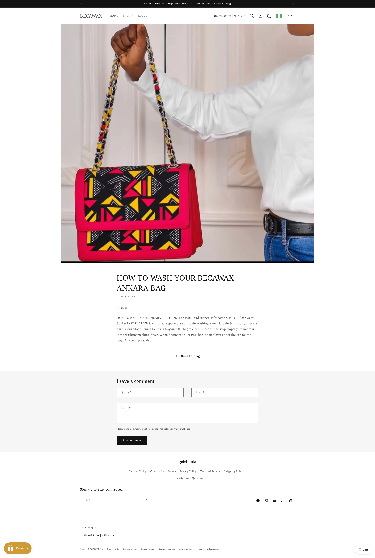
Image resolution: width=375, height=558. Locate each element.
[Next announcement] (293, 3)
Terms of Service (210, 471)
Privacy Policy (188, 471)
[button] (128, 16)
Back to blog (190, 356)
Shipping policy (187, 548)
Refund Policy (137, 471)
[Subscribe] (146, 500)
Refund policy (130, 548)
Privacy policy (148, 548)
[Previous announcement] (81, 3)
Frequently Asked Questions (187, 478)
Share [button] (124, 308)
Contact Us (157, 471)
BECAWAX (93, 548)
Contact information (209, 548)
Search (172, 471)
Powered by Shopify (109, 548)
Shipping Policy (233, 471)
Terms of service (167, 548)
